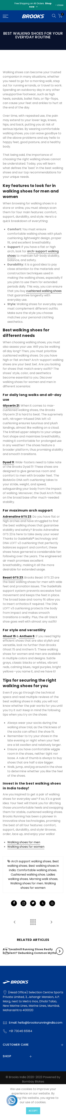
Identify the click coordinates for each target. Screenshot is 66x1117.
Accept (33, 1110)
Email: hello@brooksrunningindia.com (35, 1022)
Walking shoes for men (26, 883)
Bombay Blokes (33, 1081)
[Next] (59, 951)
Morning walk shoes (43, 879)
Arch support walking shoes (31, 861)
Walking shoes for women (38, 885)
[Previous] (6, 951)
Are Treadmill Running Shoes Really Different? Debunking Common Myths (29, 951)
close (60, 5)
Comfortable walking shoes (36, 870)
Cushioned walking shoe (28, 874)
